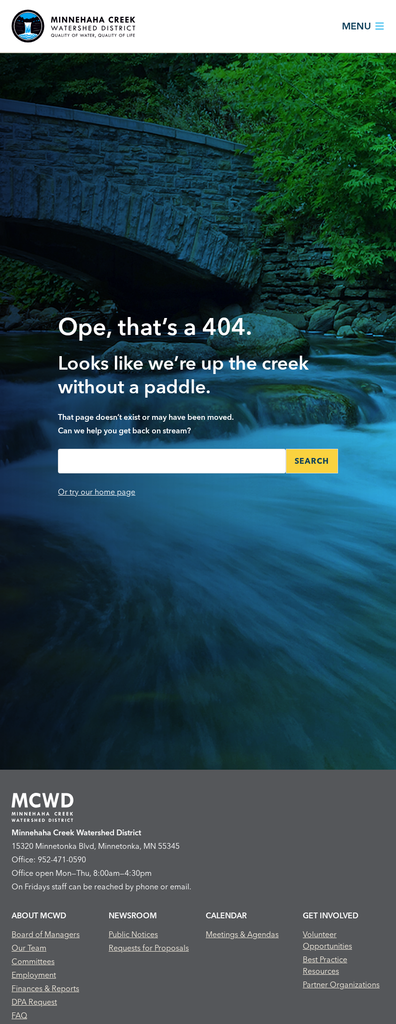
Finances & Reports (45, 988)
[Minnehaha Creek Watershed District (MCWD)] (73, 26)
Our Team (29, 948)
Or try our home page (96, 492)
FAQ (19, 1015)
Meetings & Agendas (242, 934)
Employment (34, 975)
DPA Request (34, 1002)
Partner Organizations (341, 984)
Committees (33, 961)
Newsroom (133, 915)
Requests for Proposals (149, 948)
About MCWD (39, 915)
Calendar (226, 915)
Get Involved (330, 915)
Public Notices (133, 934)
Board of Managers (46, 934)
